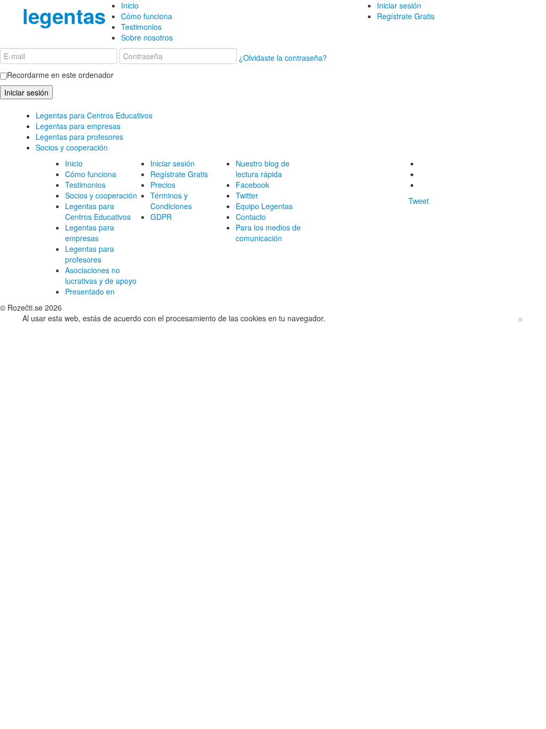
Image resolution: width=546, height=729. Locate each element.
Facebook (252, 184)
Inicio (130, 5)
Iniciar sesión (399, 5)
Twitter (247, 195)
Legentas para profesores (79, 136)
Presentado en (90, 291)
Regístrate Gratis (406, 16)
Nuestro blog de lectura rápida (263, 168)
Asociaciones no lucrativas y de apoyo (100, 275)
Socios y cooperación (72, 147)
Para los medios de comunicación (268, 232)
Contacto (251, 216)
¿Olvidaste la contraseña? (283, 57)
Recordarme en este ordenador (60, 74)
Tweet (418, 200)
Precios (162, 184)
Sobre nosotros (147, 37)
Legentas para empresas (78, 126)
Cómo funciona (146, 16)
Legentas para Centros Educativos (94, 115)
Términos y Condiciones (171, 200)
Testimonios (141, 26)
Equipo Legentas (264, 206)
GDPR (161, 216)
